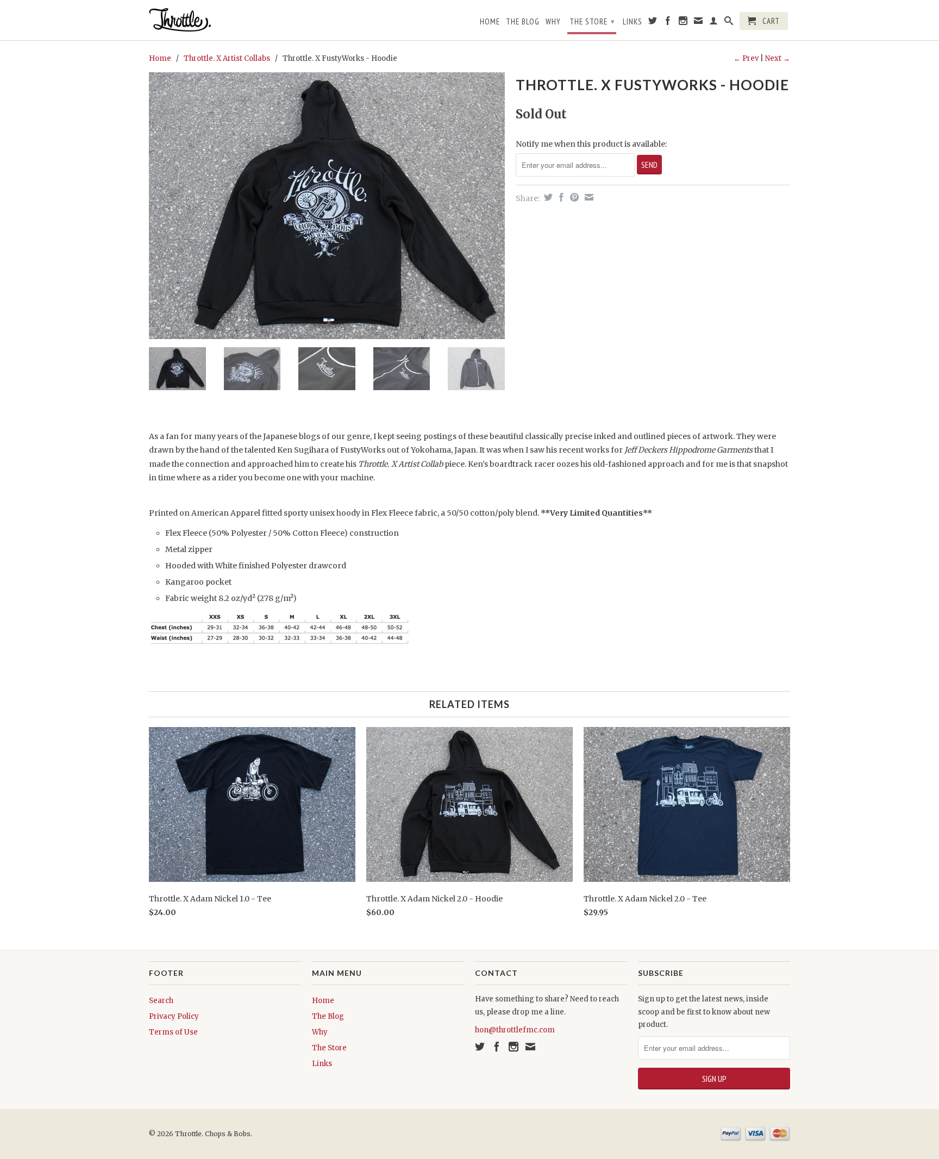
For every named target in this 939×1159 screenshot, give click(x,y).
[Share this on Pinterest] (573, 197)
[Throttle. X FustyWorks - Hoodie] (327, 205)
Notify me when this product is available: (591, 144)
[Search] (729, 22)
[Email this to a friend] (587, 197)
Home (490, 22)
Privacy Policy (174, 1016)
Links (632, 22)
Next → (777, 58)
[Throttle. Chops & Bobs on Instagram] (683, 22)
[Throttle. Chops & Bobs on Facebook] (668, 22)
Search (161, 1000)
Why (553, 22)
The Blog (523, 22)
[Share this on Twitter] (547, 197)
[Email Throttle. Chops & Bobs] (698, 22)
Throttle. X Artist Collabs (227, 58)
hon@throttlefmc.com (515, 1030)
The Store (592, 21)
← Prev (746, 58)
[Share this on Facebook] (560, 197)
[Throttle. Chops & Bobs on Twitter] (653, 22)
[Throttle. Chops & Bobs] (225, 20)
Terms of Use (173, 1032)
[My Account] (713, 22)
